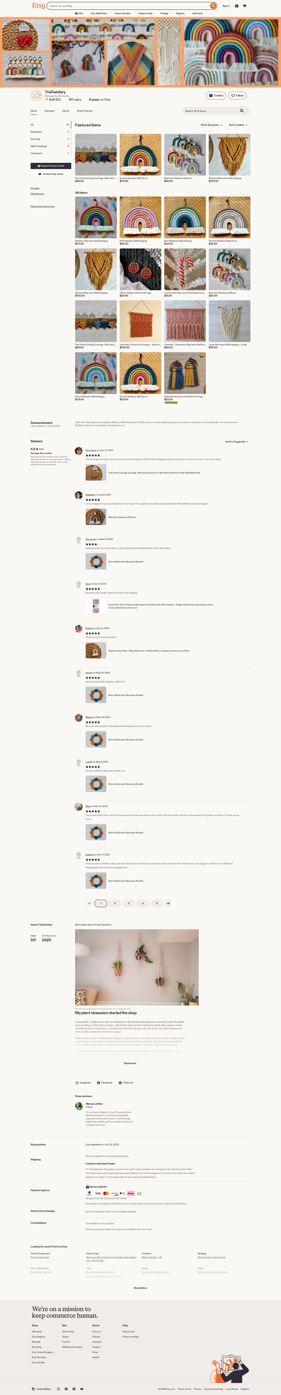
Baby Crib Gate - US (152, 1257)
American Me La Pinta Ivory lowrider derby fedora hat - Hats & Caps (111, 1259)
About (65, 110)
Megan (89, 717)
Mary (88, 806)
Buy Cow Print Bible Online (155, 1272)
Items (34, 110)
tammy (89, 672)
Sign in (226, 6)
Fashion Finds (146, 13)
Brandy (89, 628)
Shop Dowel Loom (40, 1257)
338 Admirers (37, 193)
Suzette (90, 854)
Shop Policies (85, 110)
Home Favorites (123, 13)
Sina (88, 583)
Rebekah (90, 494)
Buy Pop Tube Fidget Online (100, 1272)
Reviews (49, 110)
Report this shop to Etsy (43, 206)
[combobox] (128, 6)
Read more (130, 1063)
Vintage (164, 13)
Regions (245, 1389)
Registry (180, 13)
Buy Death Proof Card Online (212, 1272)
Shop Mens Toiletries (41, 1272)
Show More (140, 1287)
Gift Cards (197, 13)
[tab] (51, 124)
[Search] (213, 6)
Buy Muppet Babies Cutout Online (103, 1276)
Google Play (67, 1373)
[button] (216, 95)
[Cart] (244, 6)
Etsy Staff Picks (99, 13)
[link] (89, 903)
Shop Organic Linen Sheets (212, 1257)
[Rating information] (47, 100)
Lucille (89, 761)
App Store (43, 1373)
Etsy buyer (91, 450)
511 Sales (35, 188)
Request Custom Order (52, 165)
